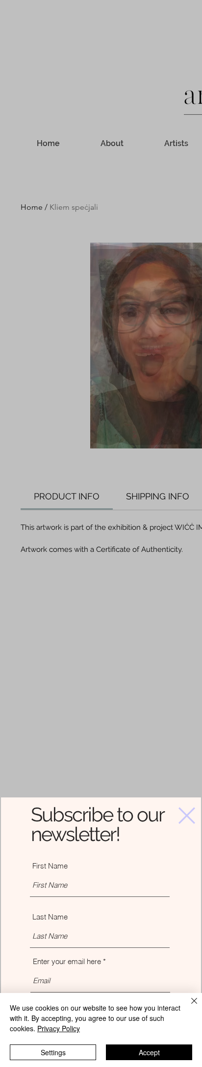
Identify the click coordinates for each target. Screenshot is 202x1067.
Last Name (50, 916)
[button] (186, 815)
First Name (50, 865)
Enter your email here (67, 961)
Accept (149, 1052)
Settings (53, 1052)
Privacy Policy (58, 1028)
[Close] (188, 1006)
